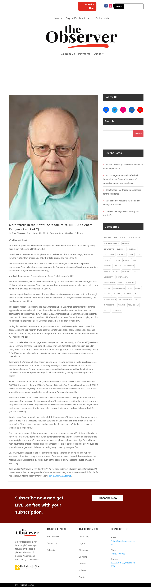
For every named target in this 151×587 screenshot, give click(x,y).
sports (137, 299)
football (108, 266)
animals (107, 238)
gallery (118, 266)
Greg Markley (66, 233)
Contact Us (68, 53)
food (134, 260)
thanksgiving (109, 305)
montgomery (109, 282)
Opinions (83, 557)
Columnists (102, 18)
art (115, 238)
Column (54, 233)
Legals (82, 543)
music (120, 282)
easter (107, 260)
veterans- (117, 310)
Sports (82, 577)
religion (117, 294)
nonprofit (130, 282)
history (116, 271)
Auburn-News (134, 238)
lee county (108, 277)
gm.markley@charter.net (60, 476)
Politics (78, 233)
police (138, 288)
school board (110, 299)
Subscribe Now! (89, 6)
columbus (122, 254)
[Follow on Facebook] (106, 6)
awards (125, 243)
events (126, 260)
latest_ (136, 271)
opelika (107, 288)
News (56, 18)
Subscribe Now (107, 498)
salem (136, 294)
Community (84, 536)
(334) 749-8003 (118, 554)
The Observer (53, 536)
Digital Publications (77, 18)
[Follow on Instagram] (110, 6)
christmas (132, 249)
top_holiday (133, 305)
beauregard (109, 249)
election (116, 260)
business (120, 249)
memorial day (122, 277)
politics (107, 294)
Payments (84, 53)
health (107, 271)
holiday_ (126, 271)
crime (131, 254)
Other (97, 53)
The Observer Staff (22, 233)
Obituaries (83, 550)
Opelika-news (119, 288)
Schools (82, 570)
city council (109, 254)
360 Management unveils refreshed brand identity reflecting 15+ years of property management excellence (120, 179)
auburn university (111, 243)
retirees (127, 294)
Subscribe (51, 550)
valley (107, 310)
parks (130, 288)
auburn (123, 238)
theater (121, 305)
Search (138, 134)
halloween (129, 266)
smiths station (125, 299)
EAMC (139, 254)
